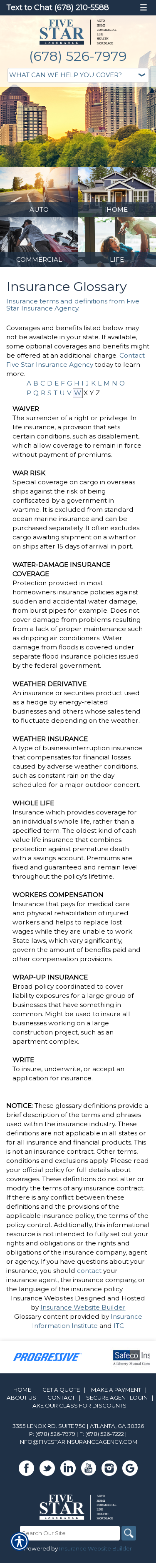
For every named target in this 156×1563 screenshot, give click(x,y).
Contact (61, 1397)
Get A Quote (61, 1389)
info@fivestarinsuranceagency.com (78, 1441)
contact (89, 1271)
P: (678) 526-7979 (52, 1433)
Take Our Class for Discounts (78, 1405)
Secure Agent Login (117, 1397)
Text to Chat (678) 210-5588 (57, 7)
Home (22, 1389)
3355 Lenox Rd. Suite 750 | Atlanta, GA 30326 (78, 1426)
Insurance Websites (42, 1298)
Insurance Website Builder (83, 1307)
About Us (21, 1397)
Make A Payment (116, 1389)
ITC (119, 1326)
